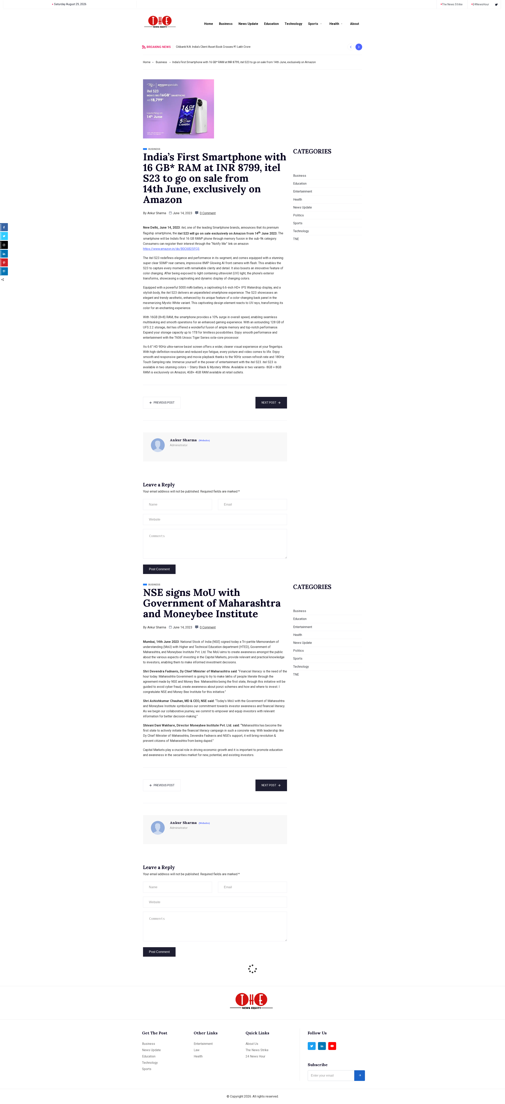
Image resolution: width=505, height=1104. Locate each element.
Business (226, 24)
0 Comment (208, 213)
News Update (248, 24)
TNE (296, 239)
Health (334, 24)
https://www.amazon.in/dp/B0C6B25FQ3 (171, 249)
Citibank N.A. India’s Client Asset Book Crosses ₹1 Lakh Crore (213, 46)
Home (208, 24)
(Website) (204, 440)
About (354, 24)
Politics (298, 215)
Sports (313, 24)
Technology (293, 24)
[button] (350, 47)
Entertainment (302, 191)
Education (271, 24)
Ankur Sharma (156, 213)
